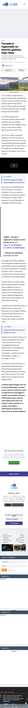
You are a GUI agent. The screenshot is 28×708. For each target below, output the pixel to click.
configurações (6, 701)
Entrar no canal (14, 462)
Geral (3, 40)
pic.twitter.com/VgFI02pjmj (14, 248)
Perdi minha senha (12, 570)
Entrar (4, 570)
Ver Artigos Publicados (18, 505)
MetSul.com (8, 65)
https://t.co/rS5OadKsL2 (13, 245)
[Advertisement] (14, 23)
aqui (5, 390)
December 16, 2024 (11, 255)
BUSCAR (15, 523)
